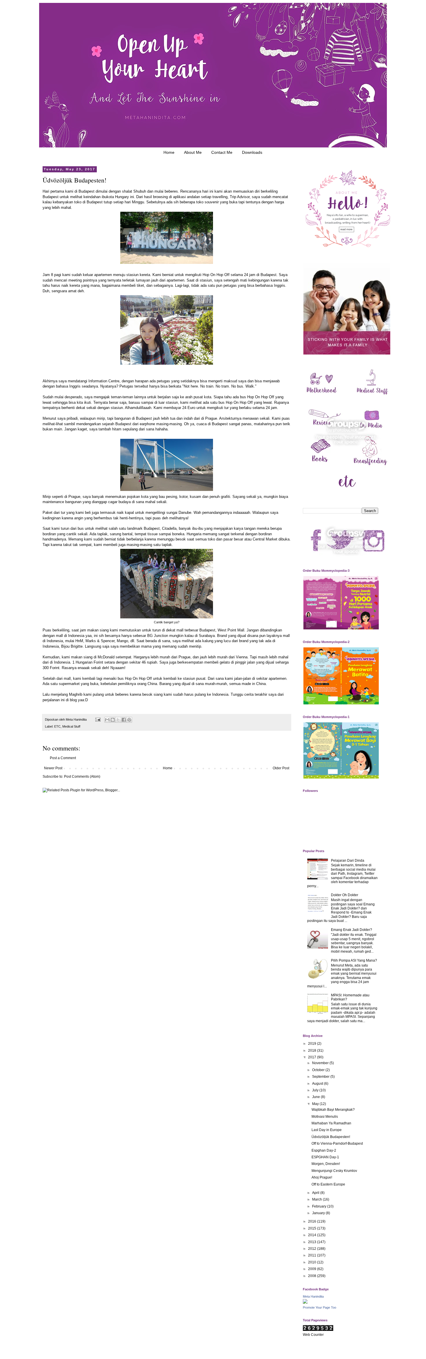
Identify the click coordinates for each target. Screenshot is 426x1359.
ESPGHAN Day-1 (325, 1157)
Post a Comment (63, 758)
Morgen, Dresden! (326, 1164)
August (318, 1084)
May (316, 1104)
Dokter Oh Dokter (344, 895)
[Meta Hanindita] (305, 1302)
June (316, 1097)
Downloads (252, 152)
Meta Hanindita (313, 1296)
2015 (312, 1228)
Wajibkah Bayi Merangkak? (333, 1110)
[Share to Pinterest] (129, 720)
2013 (312, 1242)
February (319, 1206)
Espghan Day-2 (324, 1150)
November (320, 1063)
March (317, 1199)
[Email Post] (97, 719)
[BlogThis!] (113, 720)
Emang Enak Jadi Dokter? (351, 930)
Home (168, 152)
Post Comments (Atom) (82, 777)
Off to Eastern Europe (328, 1184)
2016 (312, 1221)
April (316, 1193)
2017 (312, 1057)
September (321, 1077)
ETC (57, 726)
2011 (312, 1255)
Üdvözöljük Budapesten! (331, 1137)
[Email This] (107, 720)
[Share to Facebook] (124, 720)
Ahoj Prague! (322, 1177)
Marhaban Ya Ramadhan (331, 1123)
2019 (312, 1044)
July (315, 1090)
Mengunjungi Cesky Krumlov (334, 1171)
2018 (312, 1051)
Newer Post (53, 768)
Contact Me (221, 152)
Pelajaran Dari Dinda (347, 860)
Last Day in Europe (327, 1130)
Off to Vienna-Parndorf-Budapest (337, 1143)
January (319, 1213)
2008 (312, 1276)
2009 (312, 1269)
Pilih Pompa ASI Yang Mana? (354, 960)
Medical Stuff (71, 726)
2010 (312, 1262)
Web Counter (313, 1335)
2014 (312, 1235)
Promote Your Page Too (319, 1307)
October (318, 1070)
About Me (193, 152)
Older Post (281, 768)
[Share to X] (118, 720)
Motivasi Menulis (325, 1117)
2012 (312, 1249)
